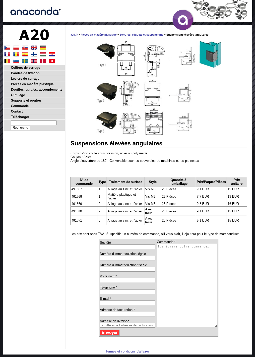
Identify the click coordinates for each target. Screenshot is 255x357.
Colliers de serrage (25, 67)
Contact (17, 111)
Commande (20, 106)
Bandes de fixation (25, 73)
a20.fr (74, 34)
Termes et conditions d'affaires (128, 351)
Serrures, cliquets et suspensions (141, 34)
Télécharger (20, 117)
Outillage (18, 95)
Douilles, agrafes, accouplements (36, 89)
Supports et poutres (26, 100)
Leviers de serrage (25, 78)
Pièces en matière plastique (99, 34)
